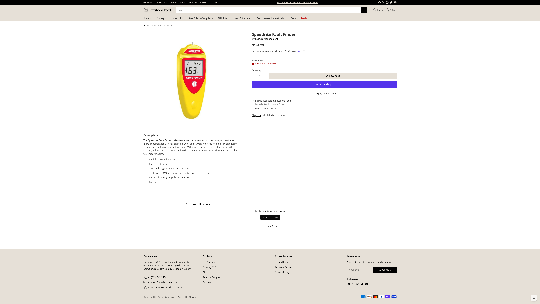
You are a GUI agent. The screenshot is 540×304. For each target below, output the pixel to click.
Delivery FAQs (210, 267)
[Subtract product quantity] (254, 76)
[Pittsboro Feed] (157, 10)
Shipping (256, 115)
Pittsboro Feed (168, 297)
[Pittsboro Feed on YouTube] (395, 3)
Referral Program (212, 277)
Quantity (256, 70)
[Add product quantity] (264, 76)
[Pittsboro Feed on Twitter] (383, 3)
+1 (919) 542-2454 (157, 277)
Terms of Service (284, 267)
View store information (265, 108)
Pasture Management (266, 38)
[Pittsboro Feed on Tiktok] (391, 3)
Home (146, 25)
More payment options (324, 93)
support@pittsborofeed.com (163, 282)
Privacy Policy (282, 272)
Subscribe (385, 269)
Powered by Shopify (187, 297)
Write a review (270, 217)
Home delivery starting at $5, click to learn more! (297, 2)
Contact (207, 282)
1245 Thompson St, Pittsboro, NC (165, 287)
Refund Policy (282, 262)
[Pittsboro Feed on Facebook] (379, 3)
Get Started (209, 262)
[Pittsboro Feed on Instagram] (387, 3)
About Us (208, 272)
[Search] (364, 10)
